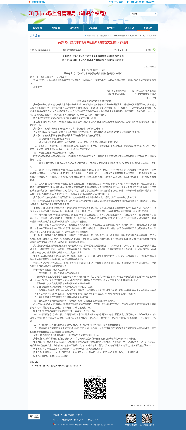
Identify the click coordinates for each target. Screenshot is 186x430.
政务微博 (142, 2)
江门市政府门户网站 (38, 2)
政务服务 (111, 28)
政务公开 (92, 28)
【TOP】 (133, 405)
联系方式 (71, 415)
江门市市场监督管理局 (118, 36)
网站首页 (37, 28)
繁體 (132, 2)
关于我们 (64, 415)
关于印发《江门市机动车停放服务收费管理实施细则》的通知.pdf (56, 366)
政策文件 (143, 36)
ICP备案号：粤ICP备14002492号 (85, 425)
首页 (96, 36)
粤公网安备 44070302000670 (64, 425)
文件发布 (152, 36)
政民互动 (129, 28)
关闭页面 (150, 405)
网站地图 (56, 415)
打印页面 (141, 405)
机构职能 (56, 28)
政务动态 (74, 28)
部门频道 (103, 36)
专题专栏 (148, 28)
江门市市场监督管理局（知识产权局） (68, 13)
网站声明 (79, 415)
